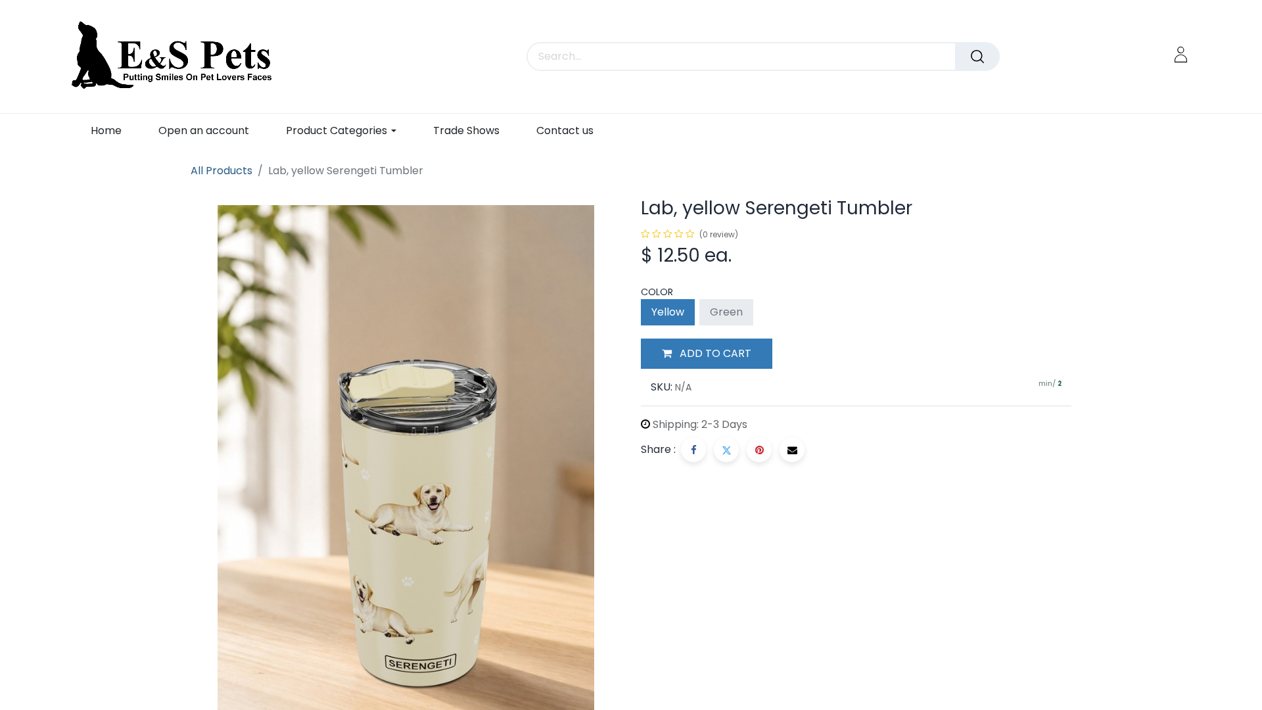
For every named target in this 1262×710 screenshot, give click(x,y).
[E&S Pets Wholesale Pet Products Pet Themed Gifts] (176, 56)
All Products (221, 170)
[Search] (977, 56)
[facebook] (693, 449)
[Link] (1181, 54)
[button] (706, 354)
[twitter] (726, 449)
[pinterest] (759, 449)
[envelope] (792, 449)
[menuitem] (106, 130)
